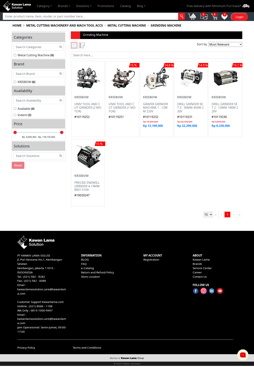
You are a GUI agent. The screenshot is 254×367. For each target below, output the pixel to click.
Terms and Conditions (87, 347)
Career (197, 272)
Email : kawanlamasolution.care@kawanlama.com (41, 319)
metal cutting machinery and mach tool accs (64, 25)
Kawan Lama (201, 259)
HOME (17, 25)
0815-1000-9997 (42, 310)
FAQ (84, 264)
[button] (44, 6)
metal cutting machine (126, 25)
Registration (151, 259)
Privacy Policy (26, 347)
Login (239, 17)
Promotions (105, 6)
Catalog (125, 6)
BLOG (85, 259)
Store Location (90, 276)
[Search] (181, 16)
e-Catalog (87, 268)
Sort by (202, 44)
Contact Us (200, 276)
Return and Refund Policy (97, 272)
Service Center (202, 268)
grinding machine (166, 25)
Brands (197, 264)
